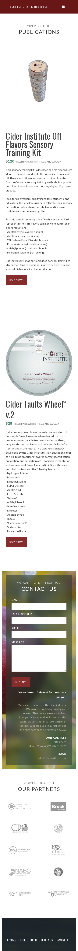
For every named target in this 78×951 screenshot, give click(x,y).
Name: (16, 599)
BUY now (16, 279)
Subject (17, 628)
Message (18, 642)
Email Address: (23, 614)
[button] (64, 7)
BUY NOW (16, 541)
